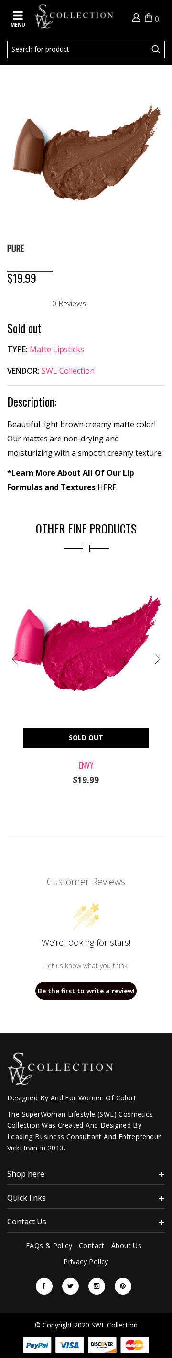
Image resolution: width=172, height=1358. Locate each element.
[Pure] (86, 80)
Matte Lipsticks (57, 349)
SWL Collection (68, 371)
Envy (86, 765)
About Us (126, 1245)
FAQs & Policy (49, 1245)
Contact (92, 1245)
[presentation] (14, 659)
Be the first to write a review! (86, 990)
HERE (106, 487)
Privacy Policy (86, 1261)
